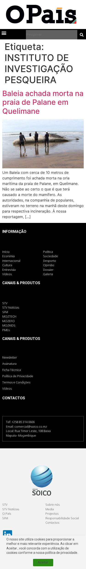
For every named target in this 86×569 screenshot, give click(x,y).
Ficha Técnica (11, 370)
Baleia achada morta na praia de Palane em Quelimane (42, 102)
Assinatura (9, 364)
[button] (4, 33)
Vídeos (7, 388)
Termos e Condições (16, 382)
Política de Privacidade (17, 376)
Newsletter (9, 357)
